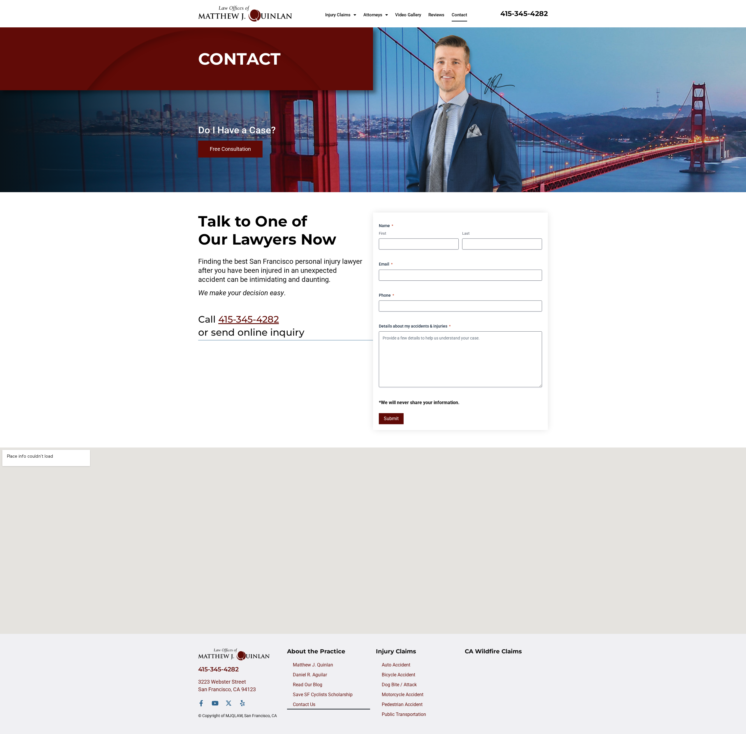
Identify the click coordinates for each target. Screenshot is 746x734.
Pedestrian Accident (402, 704)
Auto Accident (396, 665)
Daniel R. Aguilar (310, 675)
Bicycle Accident (398, 675)
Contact (459, 14)
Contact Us (304, 704)
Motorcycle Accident (402, 694)
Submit (391, 418)
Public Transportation (404, 714)
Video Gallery (408, 14)
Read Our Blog (307, 684)
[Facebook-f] (201, 703)
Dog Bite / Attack (399, 684)
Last (465, 233)
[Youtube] (215, 703)
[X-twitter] (229, 703)
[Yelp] (242, 703)
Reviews (436, 14)
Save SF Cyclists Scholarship (323, 694)
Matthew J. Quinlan (313, 665)
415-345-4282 (524, 13)
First (382, 233)
